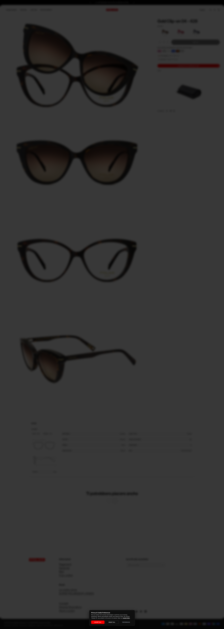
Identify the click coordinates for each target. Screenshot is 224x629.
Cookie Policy (126, 618)
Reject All (112, 622)
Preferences (126, 622)
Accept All (97, 622)
